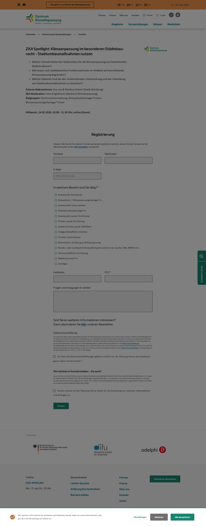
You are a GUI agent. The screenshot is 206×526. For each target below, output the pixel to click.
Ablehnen (158, 517)
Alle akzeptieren (182, 517)
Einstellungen (140, 517)
